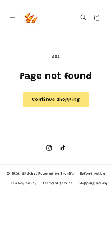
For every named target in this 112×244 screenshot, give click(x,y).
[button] (12, 17)
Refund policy (92, 173)
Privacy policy (24, 183)
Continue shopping (56, 99)
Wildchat (29, 173)
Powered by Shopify (56, 173)
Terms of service (58, 183)
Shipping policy (93, 183)
